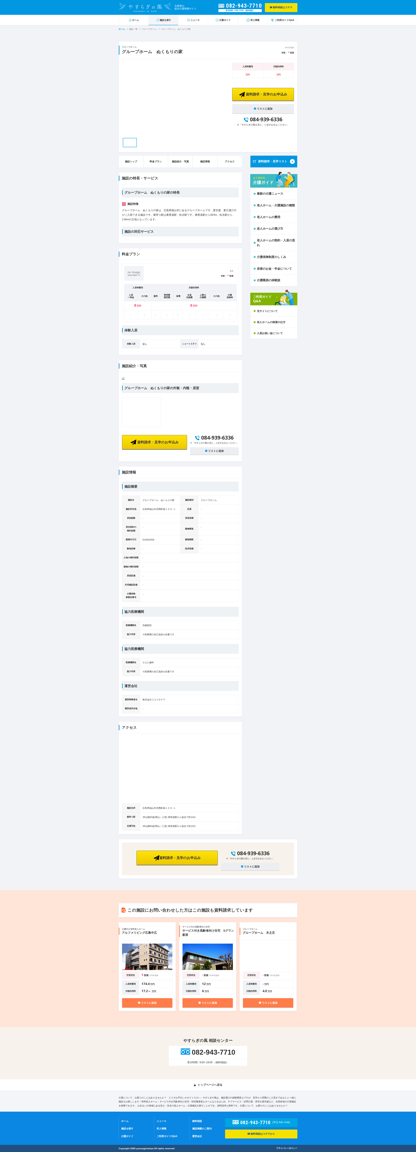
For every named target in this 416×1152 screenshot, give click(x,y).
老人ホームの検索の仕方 (271, 322)
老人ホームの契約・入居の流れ (276, 243)
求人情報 (161, 1128)
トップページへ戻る (210, 1084)
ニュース (161, 1121)
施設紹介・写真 (180, 161)
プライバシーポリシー (286, 1148)
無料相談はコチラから (262, 1133)
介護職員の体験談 (268, 280)
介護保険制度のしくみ (271, 257)
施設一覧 (133, 29)
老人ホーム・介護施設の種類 (276, 205)
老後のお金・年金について (274, 268)
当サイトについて (267, 311)
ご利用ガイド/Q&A (167, 1136)
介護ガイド (127, 1136)
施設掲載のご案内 (202, 1128)
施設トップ (131, 161)
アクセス (230, 161)
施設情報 (205, 161)
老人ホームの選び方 (270, 228)
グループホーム (149, 29)
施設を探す (127, 1128)
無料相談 (197, 1121)
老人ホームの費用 (268, 217)
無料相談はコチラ (282, 7)
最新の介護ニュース (270, 193)
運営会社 (197, 1136)
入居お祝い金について (270, 333)
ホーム (122, 29)
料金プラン (156, 161)
